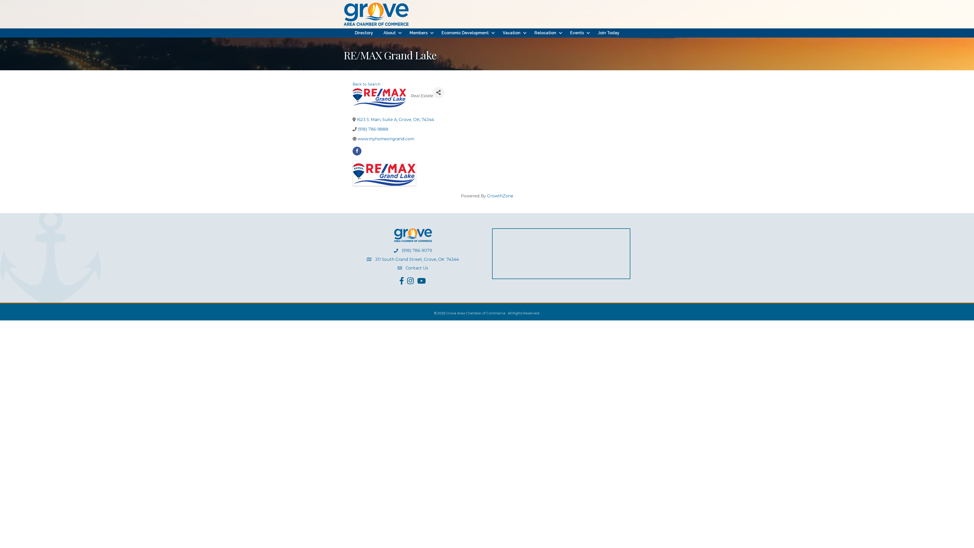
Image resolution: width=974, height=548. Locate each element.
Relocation (545, 32)
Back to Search (366, 84)
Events (577, 32)
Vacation (511, 32)
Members (419, 32)
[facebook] (357, 151)
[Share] (438, 92)
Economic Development (465, 32)
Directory (364, 32)
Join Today (608, 32)
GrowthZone (500, 196)
